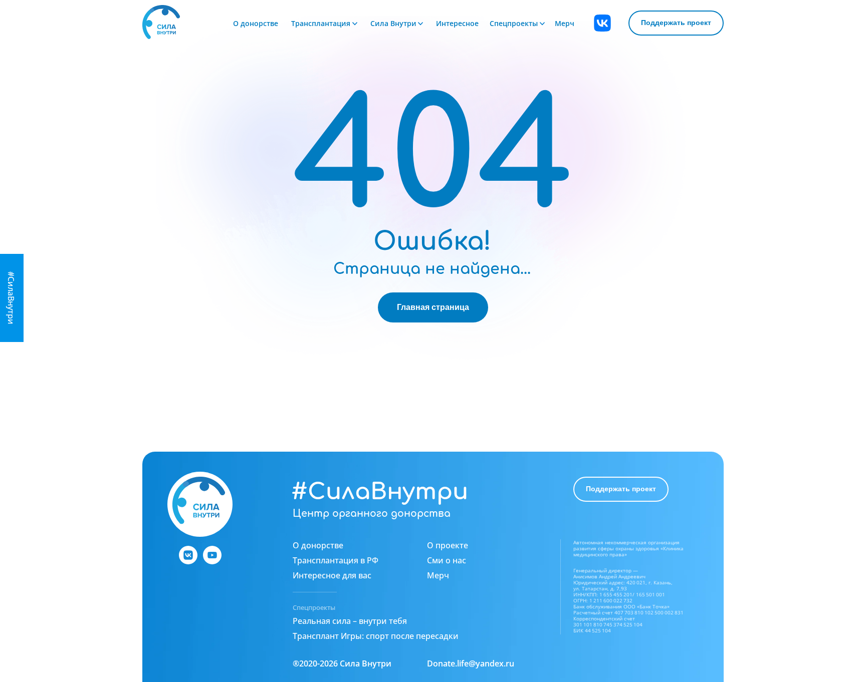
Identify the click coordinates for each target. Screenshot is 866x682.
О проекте (447, 545)
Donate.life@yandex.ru (470, 663)
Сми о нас (446, 560)
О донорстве (255, 23)
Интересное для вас (332, 575)
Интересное (457, 23)
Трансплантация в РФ (335, 560)
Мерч (564, 23)
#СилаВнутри (379, 492)
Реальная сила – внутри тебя (350, 620)
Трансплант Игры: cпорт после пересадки (376, 635)
